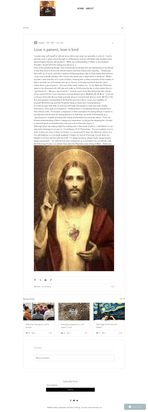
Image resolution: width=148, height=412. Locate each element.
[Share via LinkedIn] (46, 280)
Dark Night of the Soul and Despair (106, 326)
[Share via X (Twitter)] (40, 280)
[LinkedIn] (77, 400)
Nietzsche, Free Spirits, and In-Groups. (38, 326)
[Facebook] (71, 400)
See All (122, 299)
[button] (122, 28)
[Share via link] (51, 280)
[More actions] (112, 42)
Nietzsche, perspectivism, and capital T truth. (72, 326)
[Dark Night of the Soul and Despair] (109, 311)
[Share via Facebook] (35, 280)
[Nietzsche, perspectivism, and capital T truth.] (74, 311)
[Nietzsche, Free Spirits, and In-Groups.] (38, 311)
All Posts (26, 28)
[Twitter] (74, 400)
